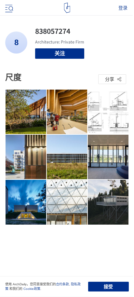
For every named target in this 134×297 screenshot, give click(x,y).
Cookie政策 (31, 289)
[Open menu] (8, 7)
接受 (108, 286)
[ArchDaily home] (67, 8)
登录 (122, 8)
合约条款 (62, 284)
